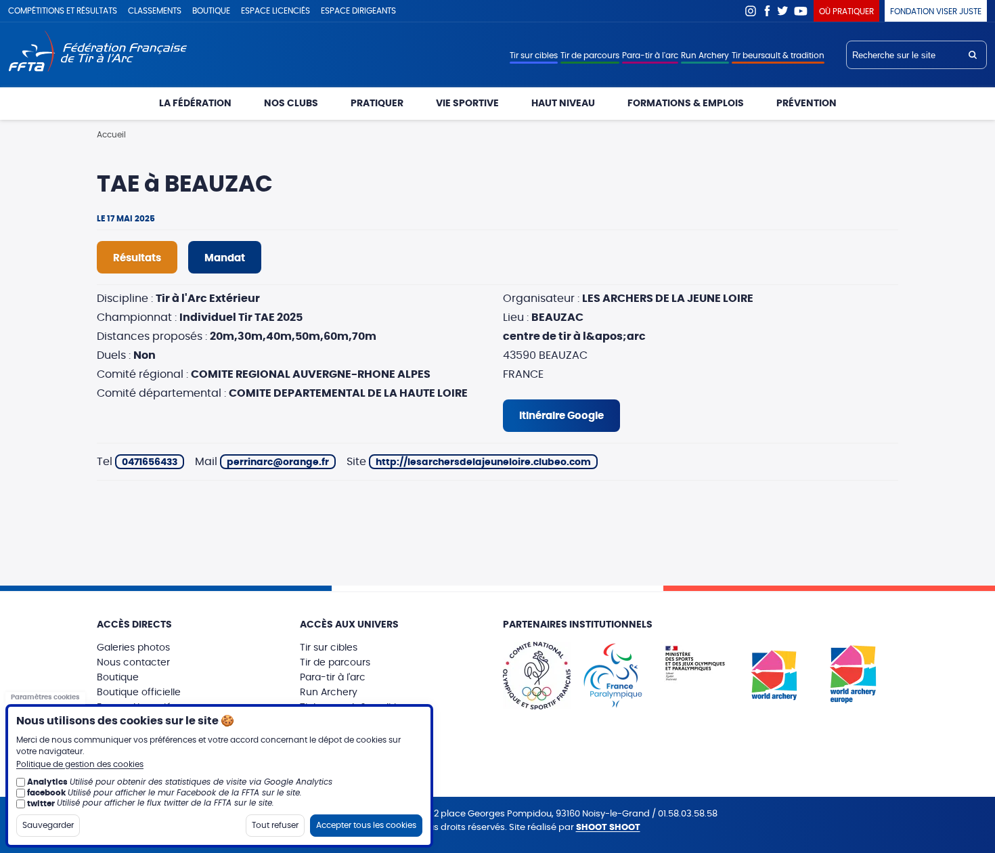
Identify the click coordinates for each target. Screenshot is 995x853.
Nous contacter (133, 663)
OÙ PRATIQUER (846, 11)
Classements (154, 11)
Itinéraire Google (561, 416)
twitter (41, 803)
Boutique (211, 11)
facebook (46, 792)
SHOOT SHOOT (608, 827)
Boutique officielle (139, 692)
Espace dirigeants (358, 11)
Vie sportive (467, 103)
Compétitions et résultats (62, 11)
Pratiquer (377, 103)
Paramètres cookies (45, 697)
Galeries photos (133, 648)
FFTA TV (801, 11)
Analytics (47, 782)
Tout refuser (275, 825)
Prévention (806, 103)
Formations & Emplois (685, 103)
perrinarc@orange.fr (278, 462)
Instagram (750, 11)
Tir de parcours (589, 55)
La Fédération (195, 103)
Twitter (783, 11)
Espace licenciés (275, 11)
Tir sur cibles (534, 55)
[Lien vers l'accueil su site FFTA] (97, 52)
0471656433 (149, 462)
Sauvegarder (48, 825)
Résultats (137, 258)
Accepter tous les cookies (366, 825)
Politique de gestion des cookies (79, 764)
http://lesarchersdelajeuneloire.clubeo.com (483, 462)
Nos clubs (291, 103)
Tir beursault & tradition (778, 55)
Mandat (224, 258)
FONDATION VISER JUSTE (935, 11)
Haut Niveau (563, 103)
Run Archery (705, 55)
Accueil (111, 135)
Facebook (766, 11)
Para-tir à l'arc (650, 55)
